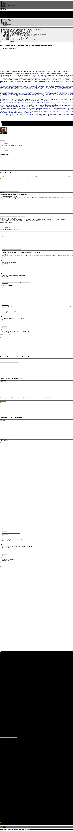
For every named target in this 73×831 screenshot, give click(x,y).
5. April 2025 (4, 325)
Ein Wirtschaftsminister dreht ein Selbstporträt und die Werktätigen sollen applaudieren (17, 546)
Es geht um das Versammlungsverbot (9, 262)
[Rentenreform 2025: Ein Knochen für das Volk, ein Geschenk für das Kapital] (4, 537)
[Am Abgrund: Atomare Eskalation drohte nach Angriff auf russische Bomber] (4, 280)
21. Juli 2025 (4, 254)
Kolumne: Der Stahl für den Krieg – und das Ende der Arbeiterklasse (14, 552)
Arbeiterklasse (4, 121)
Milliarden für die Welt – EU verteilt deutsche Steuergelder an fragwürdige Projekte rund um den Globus (26, 303)
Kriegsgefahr (4, 17)
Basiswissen (4, 4)
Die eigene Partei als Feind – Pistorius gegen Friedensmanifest (13, 275)
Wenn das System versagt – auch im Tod (9, 311)
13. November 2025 (6, 547)
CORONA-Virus (5, 15)
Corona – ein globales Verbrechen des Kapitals (11, 378)
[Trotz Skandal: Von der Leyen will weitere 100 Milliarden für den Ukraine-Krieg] (11, 249)
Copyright (4, 827)
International (4, 16)
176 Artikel (9, 135)
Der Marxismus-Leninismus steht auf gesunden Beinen (12, 216)
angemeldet (6, 227)
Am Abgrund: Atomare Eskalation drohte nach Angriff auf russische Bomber (16, 282)
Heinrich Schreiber (9, 196)
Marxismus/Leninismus (6, 19)
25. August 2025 (5, 305)
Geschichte (4, 3)
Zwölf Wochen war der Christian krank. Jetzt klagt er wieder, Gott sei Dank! (16, 331)
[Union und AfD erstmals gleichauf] (4, 322)
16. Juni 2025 (4, 276)
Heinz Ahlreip (7, 48)
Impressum (4, 826)
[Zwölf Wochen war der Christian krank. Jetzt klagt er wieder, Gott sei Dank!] (4, 329)
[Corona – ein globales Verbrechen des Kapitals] (9, 376)
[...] (11, 256)
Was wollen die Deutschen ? (7, 268)
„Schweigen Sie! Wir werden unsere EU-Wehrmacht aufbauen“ (13, 318)
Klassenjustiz (4, 22)
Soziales (3, 2)
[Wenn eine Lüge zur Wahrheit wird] (9, 434)
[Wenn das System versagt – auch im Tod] (4, 309)
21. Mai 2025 (2, 359)
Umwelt (3, 1)
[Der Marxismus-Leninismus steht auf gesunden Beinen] (9, 212)
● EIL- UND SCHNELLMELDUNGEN (8, 233)
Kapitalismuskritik (5, 123)
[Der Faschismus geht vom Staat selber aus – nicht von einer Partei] (9, 191)
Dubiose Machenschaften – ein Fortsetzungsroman (11, 417)
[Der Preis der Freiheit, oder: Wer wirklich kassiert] (4, 531)
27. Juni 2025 (4, 263)
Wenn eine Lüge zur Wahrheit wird (8, 437)
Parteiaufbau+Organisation (7, 20)
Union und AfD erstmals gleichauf (8, 324)
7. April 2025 (2, 48)
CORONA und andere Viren (5, 334)
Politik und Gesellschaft (6, 125)
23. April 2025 (2, 401)
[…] (20, 177)
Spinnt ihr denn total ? (5, 172)
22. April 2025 (5, 312)
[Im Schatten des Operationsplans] (4, 557)
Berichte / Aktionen (5, 13)
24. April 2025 (2, 381)
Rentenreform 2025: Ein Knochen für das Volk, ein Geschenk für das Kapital (16, 539)
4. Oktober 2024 (5, 332)
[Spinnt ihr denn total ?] (9, 169)
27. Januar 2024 (3, 196)
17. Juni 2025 (4, 269)
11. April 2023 (2, 420)
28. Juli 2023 (2, 218)
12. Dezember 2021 (3, 440)
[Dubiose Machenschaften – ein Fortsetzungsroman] (9, 415)
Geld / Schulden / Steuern (7, 24)
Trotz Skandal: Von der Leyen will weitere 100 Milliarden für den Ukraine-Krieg (21, 252)
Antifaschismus (5, 23)
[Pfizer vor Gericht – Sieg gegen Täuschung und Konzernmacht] (13, 354)
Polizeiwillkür (4, 21)
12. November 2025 (6, 553)
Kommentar (4, 6)
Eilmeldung (4, 12)
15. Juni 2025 (4, 283)
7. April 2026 (4, 534)
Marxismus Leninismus (6, 124)
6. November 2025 (5, 560)
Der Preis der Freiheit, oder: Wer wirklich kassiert (11, 533)
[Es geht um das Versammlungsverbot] (4, 260)
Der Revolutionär (13, 48)
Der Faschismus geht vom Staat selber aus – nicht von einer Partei (15, 194)
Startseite (4, 11)
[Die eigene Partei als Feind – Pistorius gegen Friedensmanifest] (4, 273)
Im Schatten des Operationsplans (8, 559)
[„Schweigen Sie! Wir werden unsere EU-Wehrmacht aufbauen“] (4, 316)
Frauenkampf (4, 25)
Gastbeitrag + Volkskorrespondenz (8, 5)
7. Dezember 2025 (5, 540)
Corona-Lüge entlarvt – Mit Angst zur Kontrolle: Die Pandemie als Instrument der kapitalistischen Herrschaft (25, 397)
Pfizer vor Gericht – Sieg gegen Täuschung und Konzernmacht (14, 356)
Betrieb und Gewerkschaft (7, 14)
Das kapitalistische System (7, 122)
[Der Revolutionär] (3, 9)
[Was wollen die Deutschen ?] (4, 266)
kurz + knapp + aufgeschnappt (6, 285)
